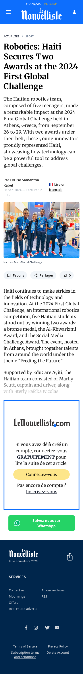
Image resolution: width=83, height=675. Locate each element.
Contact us (17, 590)
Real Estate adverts (23, 609)
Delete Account (58, 652)
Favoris (18, 275)
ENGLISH (50, 4)
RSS (44, 596)
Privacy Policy (58, 646)
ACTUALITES (11, 36)
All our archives (53, 590)
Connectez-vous (41, 474)
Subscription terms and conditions (25, 654)
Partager (46, 275)
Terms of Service (25, 646)
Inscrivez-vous (41, 491)
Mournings (17, 596)
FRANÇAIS (33, 4)
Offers (13, 602)
